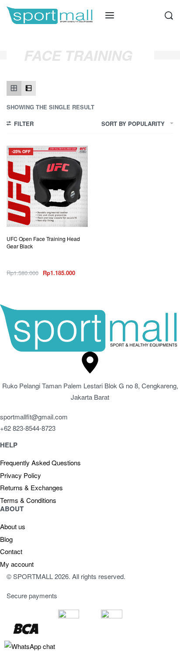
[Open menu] (109, 15)
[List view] (28, 88)
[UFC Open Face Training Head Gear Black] (47, 186)
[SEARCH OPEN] (168, 15)
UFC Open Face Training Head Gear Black (43, 242)
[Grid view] (14, 88)
